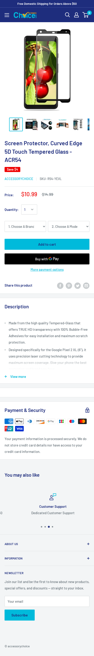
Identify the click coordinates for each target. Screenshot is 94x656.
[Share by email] (86, 285)
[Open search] (67, 14)
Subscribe (19, 615)
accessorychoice (19, 179)
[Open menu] (7, 15)
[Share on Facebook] (60, 285)
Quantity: (11, 209)
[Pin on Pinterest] (69, 285)
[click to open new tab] (16, 124)
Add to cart (47, 244)
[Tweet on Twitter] (77, 285)
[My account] (76, 14)
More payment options (47, 269)
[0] (86, 15)
